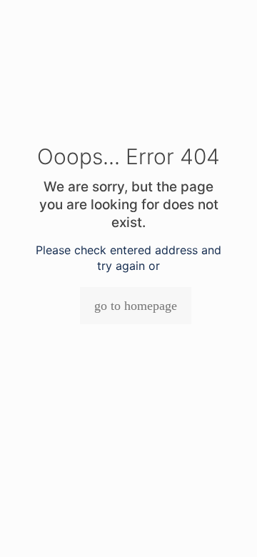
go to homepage (135, 305)
